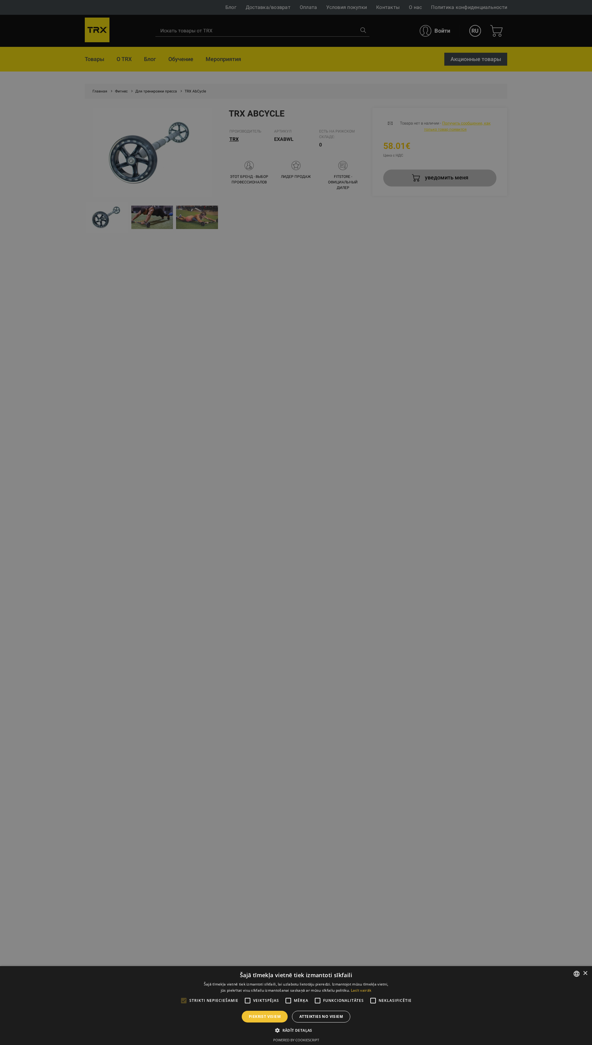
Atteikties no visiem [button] (321, 1016)
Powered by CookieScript (296, 1040)
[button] (296, 1030)
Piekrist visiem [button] (265, 1016)
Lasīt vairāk (361, 990)
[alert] (296, 522)
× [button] (585, 973)
